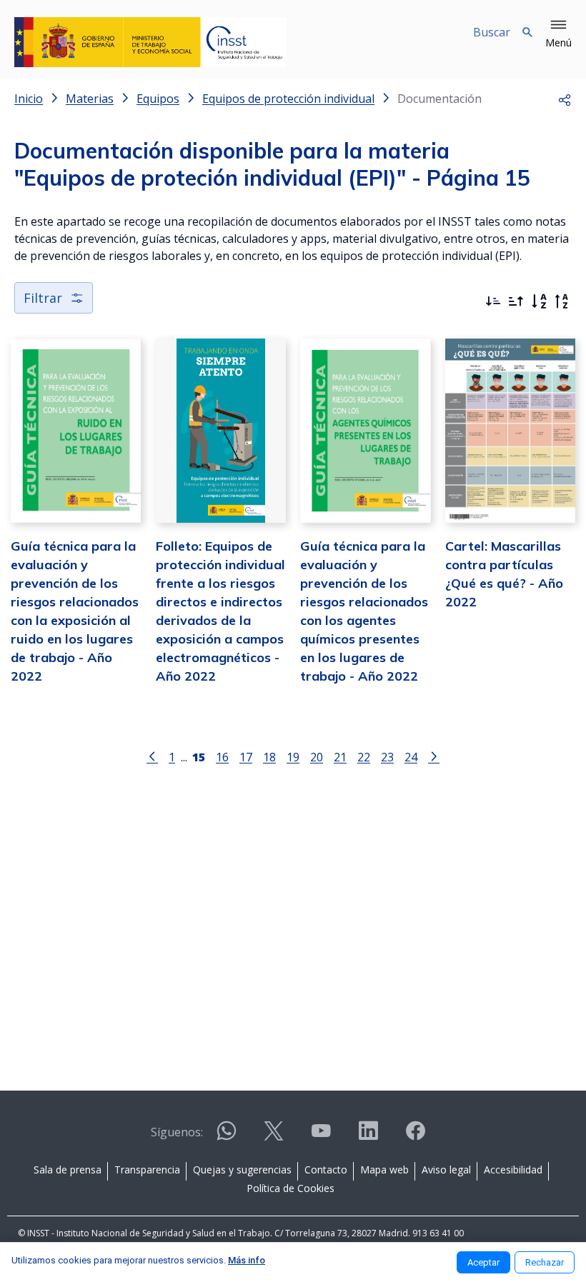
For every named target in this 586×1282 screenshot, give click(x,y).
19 (293, 756)
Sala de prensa (67, 1169)
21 (340, 756)
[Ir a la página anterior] (152, 755)
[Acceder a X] (273, 1136)
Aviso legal (446, 1169)
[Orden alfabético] (539, 301)
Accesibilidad (513, 1169)
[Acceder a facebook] (415, 1136)
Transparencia (147, 1169)
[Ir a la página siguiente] (433, 755)
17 (245, 756)
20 (316, 756)
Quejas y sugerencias (242, 1169)
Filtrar (43, 297)
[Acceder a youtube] (320, 1136)
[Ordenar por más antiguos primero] (516, 301)
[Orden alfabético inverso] (562, 301)
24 (410, 756)
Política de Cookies (290, 1188)
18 (269, 756)
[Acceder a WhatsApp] (226, 1136)
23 (387, 756)
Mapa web (384, 1169)
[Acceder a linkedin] (368, 1136)
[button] (558, 34)
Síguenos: (177, 1132)
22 (363, 756)
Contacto (325, 1169)
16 (222, 756)
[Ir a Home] (150, 42)
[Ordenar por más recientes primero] (493, 301)
